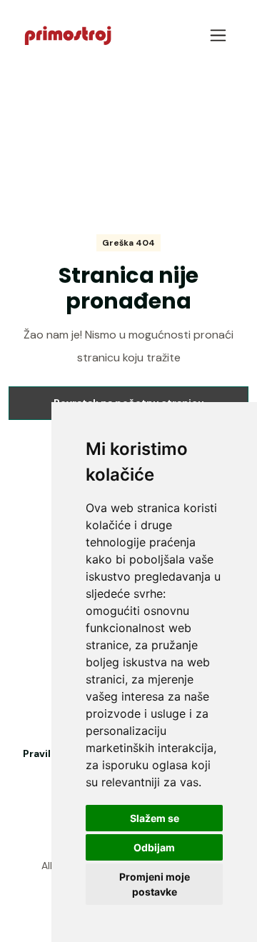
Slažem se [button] (154, 818)
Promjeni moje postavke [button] (154, 884)
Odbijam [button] (154, 847)
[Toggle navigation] (218, 35)
